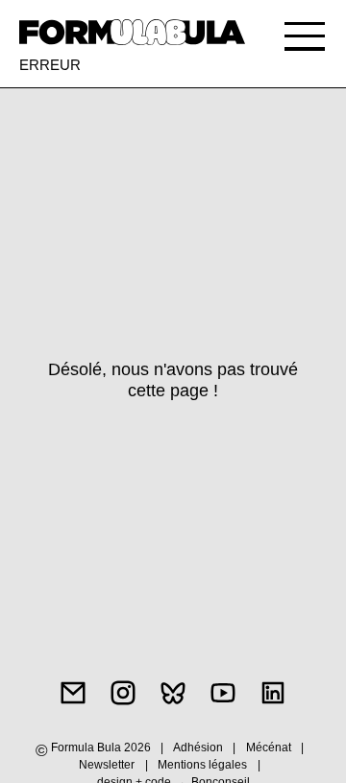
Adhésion (198, 747)
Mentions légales (204, 764)
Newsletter (107, 764)
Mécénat (268, 747)
